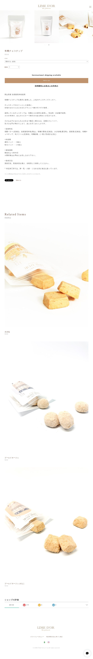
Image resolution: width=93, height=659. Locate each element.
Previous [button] (3, 25)
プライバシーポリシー (37, 636)
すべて (11, 605)
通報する (18, 180)
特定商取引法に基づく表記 (54, 636)
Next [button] (89, 25)
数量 (6, 67)
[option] (46, 25)
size (6, 58)
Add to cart (46, 80)
